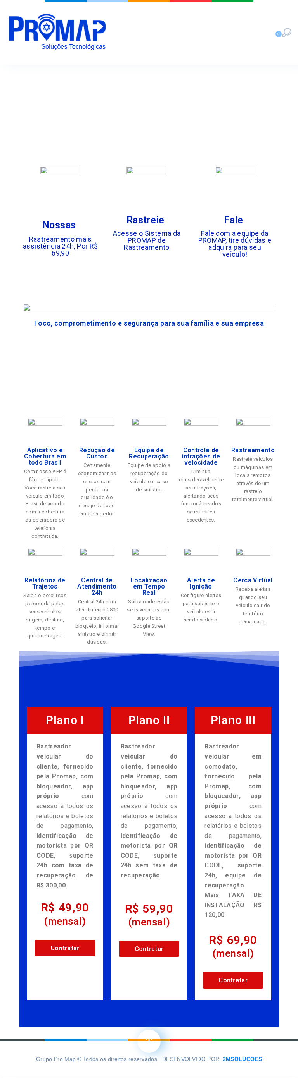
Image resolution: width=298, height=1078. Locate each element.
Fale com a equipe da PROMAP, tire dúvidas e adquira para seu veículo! (235, 243)
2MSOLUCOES (242, 1059)
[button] (65, 948)
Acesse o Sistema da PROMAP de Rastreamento (147, 240)
